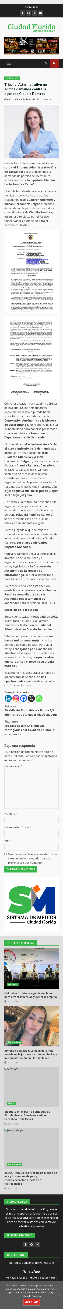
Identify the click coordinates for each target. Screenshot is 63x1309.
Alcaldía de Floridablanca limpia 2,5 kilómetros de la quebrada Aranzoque (31, 710)
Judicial (11, 1103)
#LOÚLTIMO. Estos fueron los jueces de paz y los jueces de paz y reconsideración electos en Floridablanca (31, 1148)
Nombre (11, 814)
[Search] (46, 63)
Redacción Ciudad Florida (21, 99)
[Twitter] (37, 1244)
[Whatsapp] (39, 698)
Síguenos (54, 63)
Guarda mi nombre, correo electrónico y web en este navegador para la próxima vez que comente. (33, 858)
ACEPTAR (31, 1302)
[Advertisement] (31, 45)
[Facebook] (23, 698)
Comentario (13, 766)
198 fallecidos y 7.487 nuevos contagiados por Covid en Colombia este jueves (29, 728)
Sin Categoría (12, 78)
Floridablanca (14, 1042)
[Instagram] (15, 698)
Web (7, 841)
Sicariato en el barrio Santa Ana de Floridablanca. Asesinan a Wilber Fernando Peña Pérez (31, 1087)
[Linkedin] (8, 698)
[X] (31, 698)
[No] (58, 1295)
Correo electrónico (17, 827)
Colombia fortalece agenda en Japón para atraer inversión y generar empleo (31, 968)
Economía (13, 985)
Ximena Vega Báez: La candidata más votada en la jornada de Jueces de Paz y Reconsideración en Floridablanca (31, 1026)
